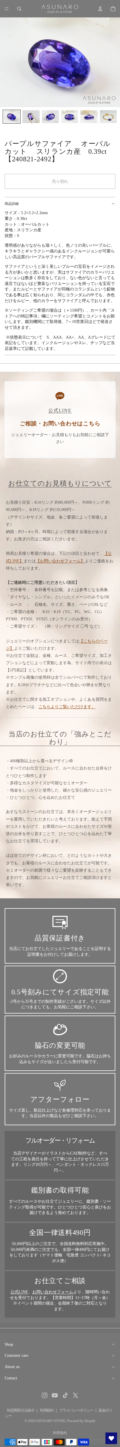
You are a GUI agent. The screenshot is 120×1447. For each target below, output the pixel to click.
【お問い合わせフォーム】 (60, 561)
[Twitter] (75, 1395)
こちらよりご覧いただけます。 (67, 706)
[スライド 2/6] (30, 116)
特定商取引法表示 (20, 1410)
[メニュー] (6, 8)
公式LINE (19, 1292)
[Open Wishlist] (111, 1438)
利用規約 (47, 1410)
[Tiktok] (65, 1395)
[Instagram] (44, 1395)
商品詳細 (12, 204)
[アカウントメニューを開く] (100, 8)
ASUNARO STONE (50, 1421)
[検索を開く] (19, 8)
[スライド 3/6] (50, 116)
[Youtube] (54, 1395)
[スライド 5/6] (88, 116)
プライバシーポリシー (76, 1410)
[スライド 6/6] (108, 116)
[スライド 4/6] (69, 116)
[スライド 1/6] (11, 116)
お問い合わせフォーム (52, 1292)
